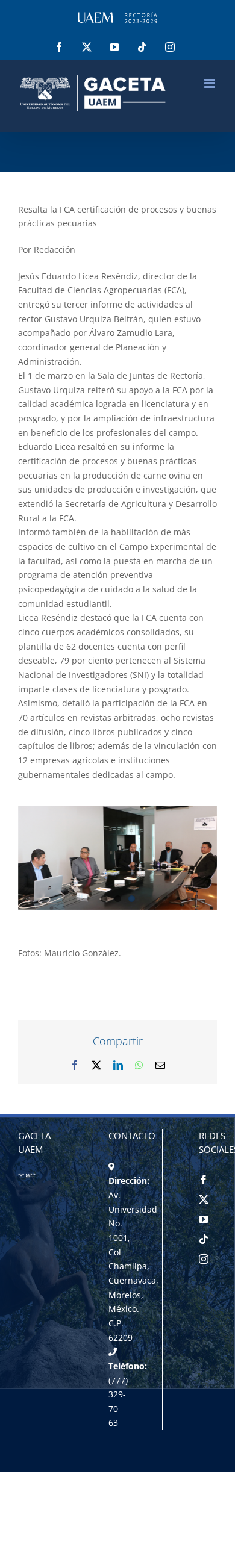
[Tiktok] (203, 1239)
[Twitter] (203, 1199)
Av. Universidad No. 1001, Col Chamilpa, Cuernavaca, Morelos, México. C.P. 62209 (133, 1266)
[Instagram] (203, 1259)
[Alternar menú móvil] (210, 83)
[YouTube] (203, 1219)
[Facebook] (203, 1179)
